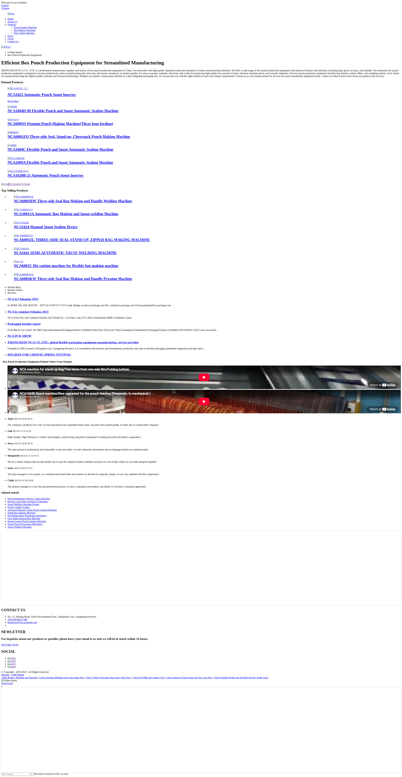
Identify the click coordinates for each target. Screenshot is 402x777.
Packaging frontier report (24, 324)
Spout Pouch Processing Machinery (25, 524)
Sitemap (5, 674)
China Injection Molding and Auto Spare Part (61, 677)
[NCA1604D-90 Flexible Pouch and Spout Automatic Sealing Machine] (12, 106)
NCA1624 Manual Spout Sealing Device (46, 227)
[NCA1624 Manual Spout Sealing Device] (21, 222)
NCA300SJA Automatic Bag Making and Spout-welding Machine (66, 214)
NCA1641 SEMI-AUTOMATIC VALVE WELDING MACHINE (65, 253)
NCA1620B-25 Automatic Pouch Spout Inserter (46, 175)
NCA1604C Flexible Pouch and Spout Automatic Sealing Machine (60, 149)
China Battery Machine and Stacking (19, 677)
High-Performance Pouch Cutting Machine (29, 498)
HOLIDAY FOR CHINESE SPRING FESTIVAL (39, 354)
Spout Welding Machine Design (23, 504)
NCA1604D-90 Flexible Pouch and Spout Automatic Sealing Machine (63, 111)
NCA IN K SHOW (19, 336)
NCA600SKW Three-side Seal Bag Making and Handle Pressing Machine (73, 279)
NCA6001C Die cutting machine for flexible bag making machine (66, 266)
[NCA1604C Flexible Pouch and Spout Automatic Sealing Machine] (12, 145)
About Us (12, 21)
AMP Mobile (17, 674)
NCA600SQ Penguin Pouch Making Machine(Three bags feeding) (60, 124)
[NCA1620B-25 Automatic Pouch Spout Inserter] (18, 171)
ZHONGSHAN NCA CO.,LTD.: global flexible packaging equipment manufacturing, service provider (73, 342)
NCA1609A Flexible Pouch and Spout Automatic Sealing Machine (60, 162)
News (10, 36)
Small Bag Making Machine (21, 513)
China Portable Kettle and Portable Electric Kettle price (241, 677)
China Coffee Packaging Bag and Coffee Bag (108, 677)
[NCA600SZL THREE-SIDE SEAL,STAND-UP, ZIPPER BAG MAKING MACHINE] (23, 235)
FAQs (11, 38)
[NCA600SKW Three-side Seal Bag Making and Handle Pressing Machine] (23, 274)
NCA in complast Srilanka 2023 (28, 311)
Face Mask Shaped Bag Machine (24, 518)
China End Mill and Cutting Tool (148, 677)
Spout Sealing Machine (25, 27)
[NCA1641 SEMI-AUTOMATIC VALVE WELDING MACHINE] (21, 248)
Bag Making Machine (24, 30)
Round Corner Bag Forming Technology (28, 501)
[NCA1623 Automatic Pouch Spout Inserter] (18, 88)
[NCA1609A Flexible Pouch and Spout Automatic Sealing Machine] (16, 158)
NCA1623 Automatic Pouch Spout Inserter (42, 95)
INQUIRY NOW (10, 644)
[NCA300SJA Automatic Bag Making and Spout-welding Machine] (23, 209)
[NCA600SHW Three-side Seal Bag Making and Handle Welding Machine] (23, 196)
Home (11, 19)
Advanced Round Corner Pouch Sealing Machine (32, 510)
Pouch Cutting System (19, 507)
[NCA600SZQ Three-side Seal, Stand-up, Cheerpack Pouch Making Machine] (13, 132)
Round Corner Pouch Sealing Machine (27, 521)
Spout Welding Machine (20, 527)
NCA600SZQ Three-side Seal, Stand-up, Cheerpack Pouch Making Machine (69, 136)
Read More (13, 101)
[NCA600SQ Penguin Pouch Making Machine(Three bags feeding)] (13, 119)
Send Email (7, 683)
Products (12, 24)
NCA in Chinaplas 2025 (23, 299)
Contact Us (13, 41)
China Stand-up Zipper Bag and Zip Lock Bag (189, 677)
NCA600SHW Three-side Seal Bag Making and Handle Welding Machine (73, 201)
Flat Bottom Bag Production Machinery (27, 515)
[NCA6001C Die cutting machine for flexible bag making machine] (18, 261)
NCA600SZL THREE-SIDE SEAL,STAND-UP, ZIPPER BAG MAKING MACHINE (82, 240)
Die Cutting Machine (24, 33)
